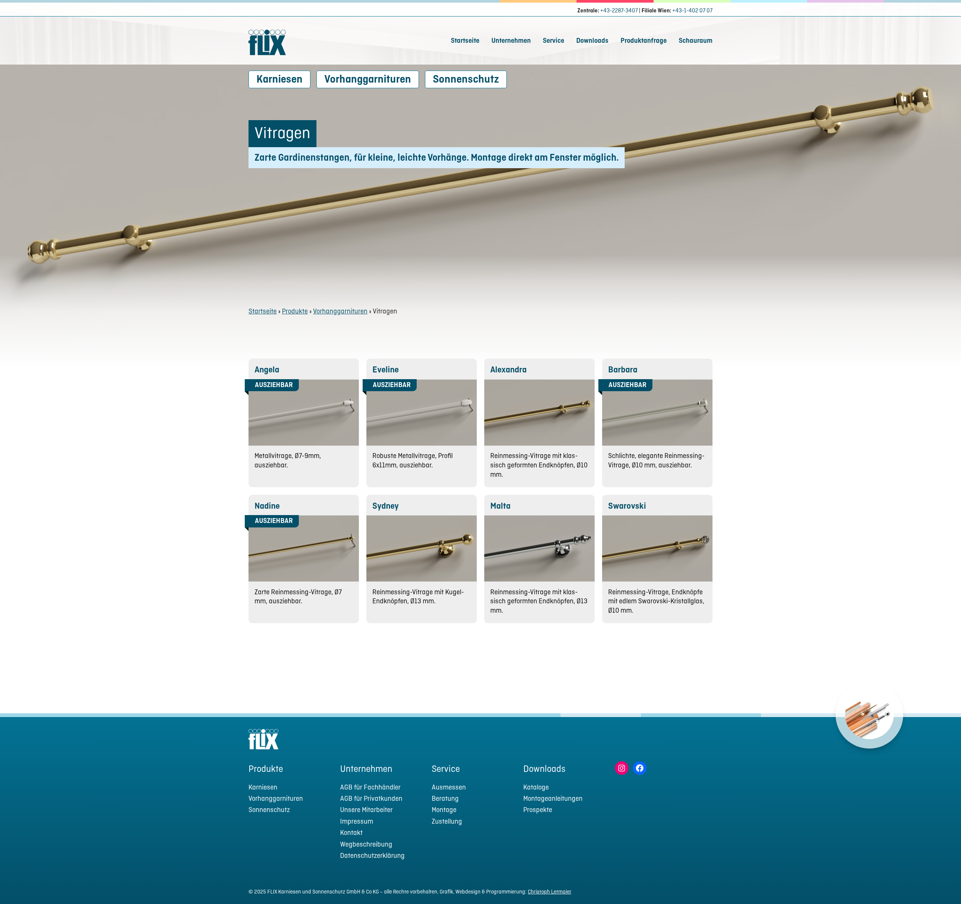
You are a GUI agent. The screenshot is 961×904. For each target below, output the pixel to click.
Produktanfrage (644, 41)
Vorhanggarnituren (367, 80)
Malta (500, 506)
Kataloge (536, 787)
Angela (267, 370)
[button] (941, 883)
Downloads (592, 41)
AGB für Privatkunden (371, 799)
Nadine (267, 506)
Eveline (385, 370)
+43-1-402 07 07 (692, 11)
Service (553, 41)
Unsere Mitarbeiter (366, 810)
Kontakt (351, 833)
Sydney (385, 506)
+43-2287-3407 (619, 11)
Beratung (445, 799)
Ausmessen (449, 787)
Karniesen (279, 80)
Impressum (356, 822)
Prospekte (537, 810)
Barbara (622, 370)
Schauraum (695, 41)
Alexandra (508, 370)
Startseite (465, 41)
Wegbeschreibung (366, 845)
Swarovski (627, 506)
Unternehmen (511, 41)
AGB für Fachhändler (370, 787)
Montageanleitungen (553, 799)
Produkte (295, 311)
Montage (444, 810)
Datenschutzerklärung (372, 856)
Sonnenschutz (466, 80)
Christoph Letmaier (549, 892)
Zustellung (447, 822)
